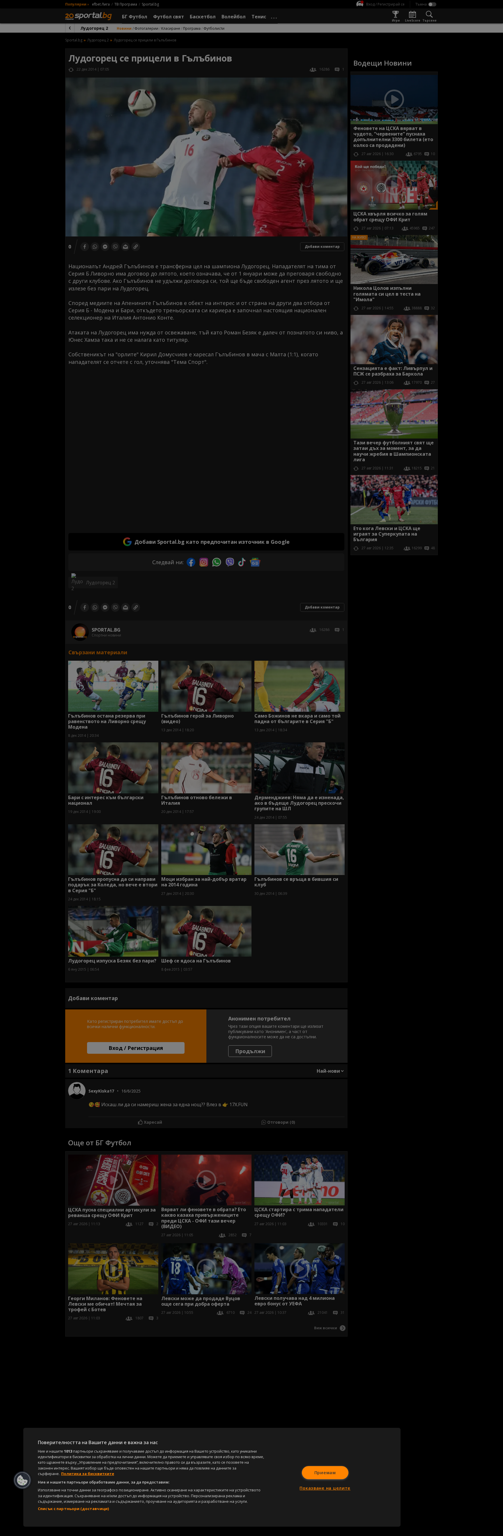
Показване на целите (325, 1488)
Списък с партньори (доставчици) (73, 1508)
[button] (22, 1480)
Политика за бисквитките (87, 1473)
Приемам (325, 1472)
